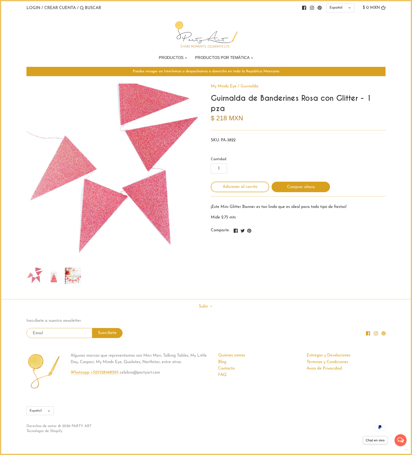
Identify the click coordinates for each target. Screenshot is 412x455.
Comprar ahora (301, 187)
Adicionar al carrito (240, 187)
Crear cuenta (60, 8)
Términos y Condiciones (327, 362)
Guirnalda (249, 86)
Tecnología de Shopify (44, 431)
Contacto (226, 368)
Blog (222, 362)
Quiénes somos (231, 355)
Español (336, 8)
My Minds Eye (224, 86)
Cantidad (218, 159)
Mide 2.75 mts (223, 217)
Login (33, 8)
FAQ (222, 375)
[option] (34, 275)
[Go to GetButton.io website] (400, 450)
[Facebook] (304, 7)
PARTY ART (82, 426)
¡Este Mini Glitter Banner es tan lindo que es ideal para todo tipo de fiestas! (278, 207)
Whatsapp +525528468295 (95, 372)
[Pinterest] (320, 7)
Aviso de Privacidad (324, 368)
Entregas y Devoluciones (328, 355)
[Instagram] (312, 7)
